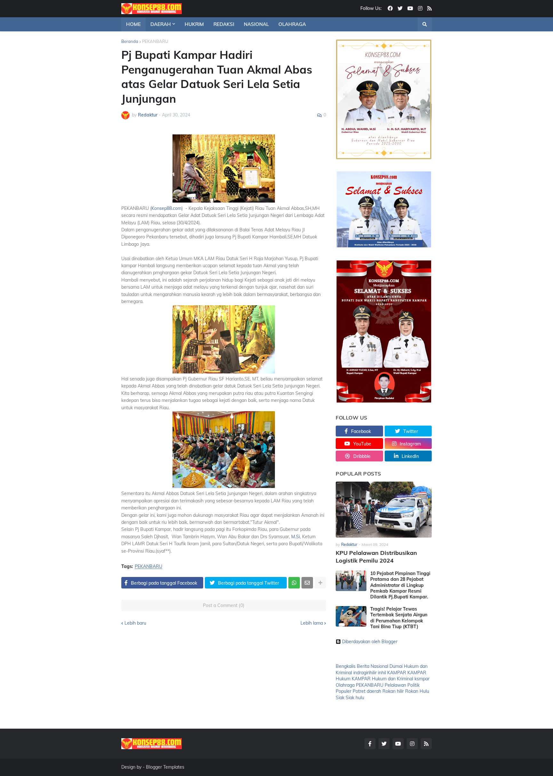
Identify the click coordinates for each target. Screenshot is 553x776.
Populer (343, 691)
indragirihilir (365, 673)
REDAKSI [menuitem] (223, 24)
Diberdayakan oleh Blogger (369, 641)
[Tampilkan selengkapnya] (320, 582)
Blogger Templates (165, 767)
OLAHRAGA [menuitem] (292, 24)
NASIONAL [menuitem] (256, 24)
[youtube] (410, 8)
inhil (382, 673)
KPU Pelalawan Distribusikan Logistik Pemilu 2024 (376, 556)
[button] (425, 24)
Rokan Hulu (417, 691)
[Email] (307, 582)
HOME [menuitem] (133, 24)
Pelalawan (395, 685)
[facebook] (390, 8)
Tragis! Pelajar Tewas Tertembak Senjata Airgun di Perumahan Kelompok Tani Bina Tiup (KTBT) (398, 617)
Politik (413, 685)
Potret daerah (367, 691)
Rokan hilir (393, 691)
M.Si (295, 537)
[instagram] (420, 8)
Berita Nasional (372, 666)
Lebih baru (135, 623)
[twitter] (400, 8)
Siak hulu (355, 697)
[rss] (429, 8)
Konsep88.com (166, 208)
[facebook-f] (370, 743)
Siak (340, 697)
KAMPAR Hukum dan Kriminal (382, 679)
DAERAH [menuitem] (160, 24)
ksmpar (421, 679)
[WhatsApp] (294, 582)
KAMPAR (396, 673)
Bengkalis (346, 666)
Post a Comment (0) (223, 605)
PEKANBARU (155, 41)
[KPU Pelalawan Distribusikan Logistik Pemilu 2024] (384, 510)
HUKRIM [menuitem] (194, 24)
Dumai (396, 666)
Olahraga (345, 685)
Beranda (129, 41)
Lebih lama (312, 623)
